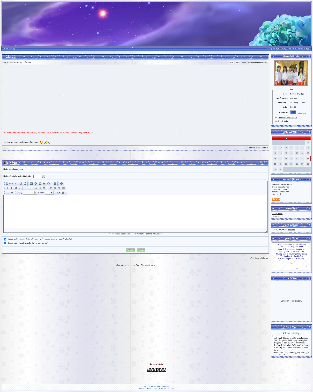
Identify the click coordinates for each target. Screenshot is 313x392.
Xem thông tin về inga (280, 192)
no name (275, 216)
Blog (284, 49)
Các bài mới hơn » (148, 265)
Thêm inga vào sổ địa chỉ (282, 184)
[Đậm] (7, 188)
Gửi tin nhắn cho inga (280, 187)
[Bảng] (40, 183)
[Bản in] (237, 63)
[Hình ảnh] (31, 183)
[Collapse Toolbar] (266, 193)
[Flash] (36, 183)
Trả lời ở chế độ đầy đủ (258, 258)
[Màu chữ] (58, 193)
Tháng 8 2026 (291, 132)
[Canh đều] (63, 188)
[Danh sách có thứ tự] (26, 188)
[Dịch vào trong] (40, 188)
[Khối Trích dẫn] (44, 188)
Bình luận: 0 (263, 147)
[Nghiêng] (11, 188)
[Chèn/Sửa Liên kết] (55, 183)
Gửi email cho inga (279, 189)
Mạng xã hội (273, 49)
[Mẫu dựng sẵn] (21, 183)
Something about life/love (257, 62)
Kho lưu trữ (276, 194)
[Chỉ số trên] (11, 193)
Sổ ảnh (292, 49)
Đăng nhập (303, 49)
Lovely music (277, 214)
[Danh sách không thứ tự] (31, 188)
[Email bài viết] (231, 63)
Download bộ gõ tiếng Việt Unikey (148, 234)
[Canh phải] (59, 188)
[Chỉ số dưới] (7, 193)
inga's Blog (9, 49)
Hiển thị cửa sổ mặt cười (120, 234)
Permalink (253, 147)
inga (29, 62)
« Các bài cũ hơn (122, 265)
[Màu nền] (64, 193)
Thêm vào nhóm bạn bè (287, 117)
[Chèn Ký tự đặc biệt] (48, 183)
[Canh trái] (51, 188)
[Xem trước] (25, 183)
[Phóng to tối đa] (61, 183)
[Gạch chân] (16, 188)
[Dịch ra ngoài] (36, 188)
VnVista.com (169, 388)
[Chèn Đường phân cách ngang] (44, 183)
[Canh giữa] (55, 188)
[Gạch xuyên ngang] (20, 188)
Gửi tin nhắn (283, 121)
